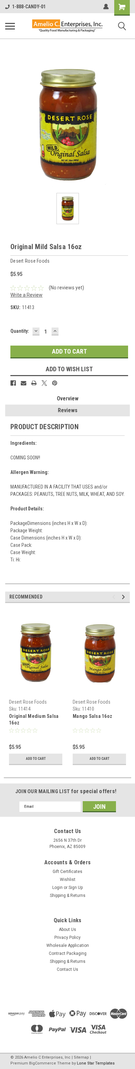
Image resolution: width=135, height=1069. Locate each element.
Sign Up (76, 887)
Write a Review (26, 295)
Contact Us (67, 969)
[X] (44, 383)
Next (124, 597)
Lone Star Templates (96, 1063)
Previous (114, 597)
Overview (68, 398)
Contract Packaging (68, 953)
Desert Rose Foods (28, 702)
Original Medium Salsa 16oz (33, 719)
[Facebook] (13, 383)
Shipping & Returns (68, 895)
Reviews (68, 410)
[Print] (34, 383)
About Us (67, 929)
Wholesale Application (67, 945)
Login (57, 887)
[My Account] (106, 6)
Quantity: (19, 331)
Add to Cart (36, 759)
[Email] (23, 383)
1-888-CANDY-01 (29, 6)
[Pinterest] (54, 383)
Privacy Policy (67, 937)
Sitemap (81, 1057)
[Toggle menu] (10, 26)
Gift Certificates (67, 871)
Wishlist (67, 879)
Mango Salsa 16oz (92, 716)
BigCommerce (42, 1063)
